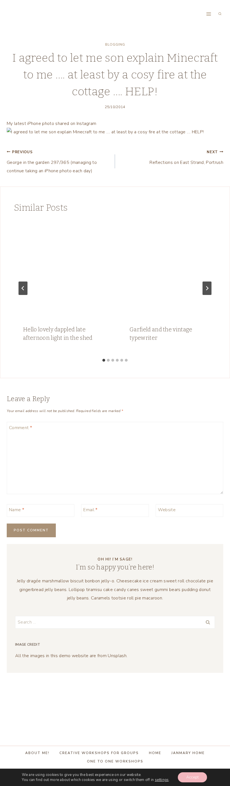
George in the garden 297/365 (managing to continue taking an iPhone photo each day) (52, 162)
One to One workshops (115, 761)
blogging (115, 44)
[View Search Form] (220, 14)
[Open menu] (208, 14)
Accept (192, 777)
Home (155, 753)
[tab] (103, 360)
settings (162, 779)
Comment (20, 428)
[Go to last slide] (23, 288)
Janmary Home (188, 753)
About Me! (37, 753)
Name (16, 510)
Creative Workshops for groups (99, 753)
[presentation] (61, 268)
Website (167, 510)
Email (90, 510)
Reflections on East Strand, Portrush (186, 158)
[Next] (207, 288)
